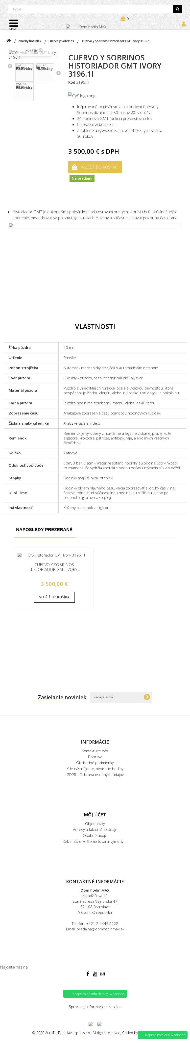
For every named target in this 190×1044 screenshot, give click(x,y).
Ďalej (58, 72)
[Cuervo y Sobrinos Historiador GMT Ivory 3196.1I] (54, 555)
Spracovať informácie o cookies (95, 1006)
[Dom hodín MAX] (91, 29)
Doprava (95, 756)
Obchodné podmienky (95, 762)
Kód (71, 82)
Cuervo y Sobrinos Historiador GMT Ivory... (54, 567)
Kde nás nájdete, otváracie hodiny (95, 768)
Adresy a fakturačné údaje (95, 829)
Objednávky (95, 823)
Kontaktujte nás (95, 750)
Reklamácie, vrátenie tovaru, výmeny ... (95, 841)
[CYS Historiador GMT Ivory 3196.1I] (24, 73)
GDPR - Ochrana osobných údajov (95, 774)
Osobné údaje (95, 835)
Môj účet (95, 815)
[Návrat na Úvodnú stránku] (8, 41)
